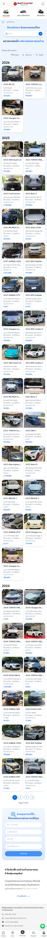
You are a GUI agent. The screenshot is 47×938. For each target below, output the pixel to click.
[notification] (43, 3)
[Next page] (32, 797)
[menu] (3, 3)
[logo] (23, 3)
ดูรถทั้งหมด (11, 22)
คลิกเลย (23, 854)
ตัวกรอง (16, 55)
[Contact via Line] (42, 926)
